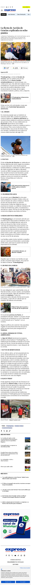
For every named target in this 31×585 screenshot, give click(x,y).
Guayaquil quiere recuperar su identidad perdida (9, 446)
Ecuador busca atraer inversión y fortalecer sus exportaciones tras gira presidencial (9, 454)
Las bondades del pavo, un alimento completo (19, 251)
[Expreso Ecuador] (15, 551)
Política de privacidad (25, 567)
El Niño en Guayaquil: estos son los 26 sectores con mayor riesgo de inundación (16, 484)
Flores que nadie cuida (7, 466)
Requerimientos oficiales (15, 562)
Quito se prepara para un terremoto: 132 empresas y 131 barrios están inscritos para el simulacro (15, 502)
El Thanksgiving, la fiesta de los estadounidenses (20, 98)
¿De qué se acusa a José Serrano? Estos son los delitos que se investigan (16, 490)
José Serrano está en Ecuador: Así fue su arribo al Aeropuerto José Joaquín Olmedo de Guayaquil (14, 496)
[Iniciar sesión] (29, 10)
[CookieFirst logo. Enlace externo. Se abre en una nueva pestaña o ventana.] (1, 569)
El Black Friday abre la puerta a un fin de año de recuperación (20, 307)
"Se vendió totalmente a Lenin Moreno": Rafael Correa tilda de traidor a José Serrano (15, 477)
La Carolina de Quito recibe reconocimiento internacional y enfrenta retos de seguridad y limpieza (9, 440)
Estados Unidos (19, 426)
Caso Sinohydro (21, 14)
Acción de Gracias (7, 428)
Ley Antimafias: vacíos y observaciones (7, 460)
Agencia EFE (4, 72)
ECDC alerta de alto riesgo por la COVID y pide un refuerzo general (20, 187)
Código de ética (15, 559)
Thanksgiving (9, 426)
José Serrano (11, 14)
